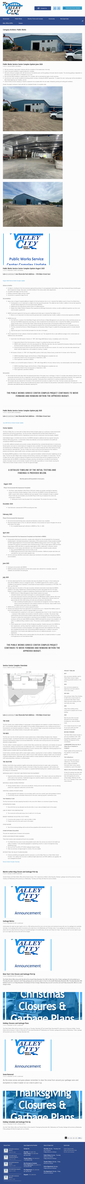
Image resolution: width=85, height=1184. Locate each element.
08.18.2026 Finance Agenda (14, 1169)
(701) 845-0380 (34, 1153)
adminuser (19, 873)
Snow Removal (8, 1074)
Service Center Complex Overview (15, 665)
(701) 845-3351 (35, 1169)
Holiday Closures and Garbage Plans (16, 1023)
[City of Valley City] (13, 8)
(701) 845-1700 (32, 1152)
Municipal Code (64, 19)
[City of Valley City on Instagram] (58, 8)
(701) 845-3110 (37, 1165)
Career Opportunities (69, 1148)
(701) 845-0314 (35, 1158)
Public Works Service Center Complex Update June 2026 (23, 64)
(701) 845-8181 (32, 1174)
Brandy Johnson (22, 1124)
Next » (80, 1137)
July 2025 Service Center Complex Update (13, 423)
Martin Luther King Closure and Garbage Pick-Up (20, 871)
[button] (82, 21)
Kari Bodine (18, 66)
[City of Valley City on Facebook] (55, 8)
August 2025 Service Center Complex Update (14, 280)
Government (6, 19)
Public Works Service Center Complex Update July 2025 (22, 410)
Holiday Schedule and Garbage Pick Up (17, 1122)
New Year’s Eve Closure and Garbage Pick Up (19, 974)
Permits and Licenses (69, 1152)
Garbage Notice (8, 921)
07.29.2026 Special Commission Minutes (13, 1156)
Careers (21, 23)
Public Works (18, 19)
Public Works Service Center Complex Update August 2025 (24, 268)
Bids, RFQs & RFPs (8, 23)
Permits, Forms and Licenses (35, 19)
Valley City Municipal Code (70, 1150)
